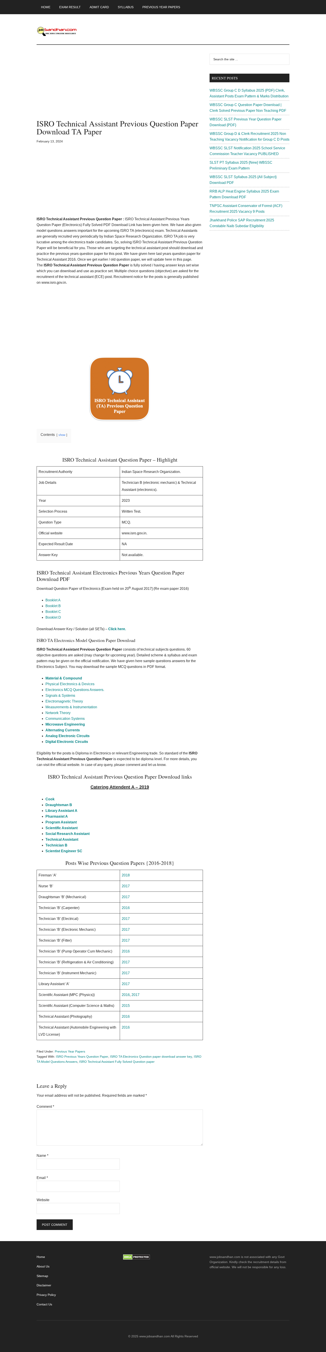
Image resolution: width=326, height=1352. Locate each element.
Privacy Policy (46, 1295)
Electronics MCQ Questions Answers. (74, 690)
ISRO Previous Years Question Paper (82, 1056)
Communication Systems (65, 718)
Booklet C (53, 612)
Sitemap (42, 1276)
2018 (126, 875)
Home (41, 1257)
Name (42, 1155)
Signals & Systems (60, 695)
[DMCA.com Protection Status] (136, 1258)
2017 (126, 886)
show (62, 435)
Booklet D (53, 617)
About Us (43, 1266)
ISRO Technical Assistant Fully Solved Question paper (117, 1061)
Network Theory (58, 713)
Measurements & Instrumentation (71, 707)
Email (42, 1178)
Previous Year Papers (70, 1051)
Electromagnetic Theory (64, 701)
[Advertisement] (120, 86)
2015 (126, 1006)
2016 (126, 908)
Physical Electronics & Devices (69, 684)
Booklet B (53, 606)
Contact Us (44, 1304)
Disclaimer (44, 1285)
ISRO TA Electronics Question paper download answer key (151, 1056)
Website (43, 1200)
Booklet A (53, 600)
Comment (45, 1106)
